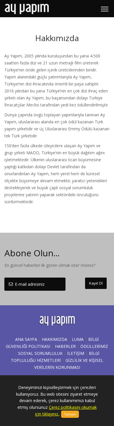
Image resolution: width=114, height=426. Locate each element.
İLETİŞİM (75, 353)
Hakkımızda (54, 339)
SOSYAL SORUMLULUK (40, 353)
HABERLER (65, 346)
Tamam (70, 414)
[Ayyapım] (26, 9)
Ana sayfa (26, 339)
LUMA (78, 339)
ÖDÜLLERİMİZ (94, 346)
